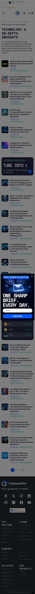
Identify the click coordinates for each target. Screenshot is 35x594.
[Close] (32, 276)
